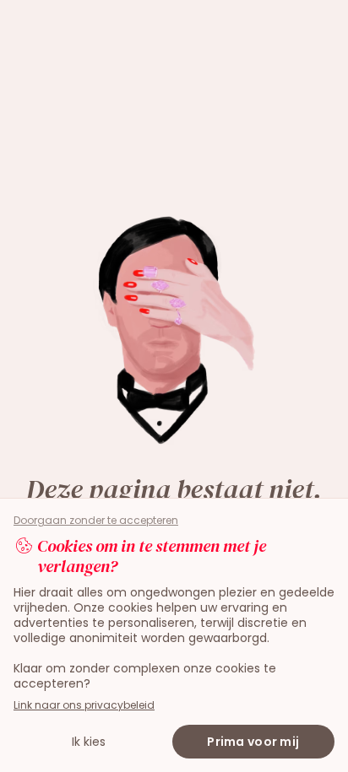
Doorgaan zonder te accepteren (96, 520)
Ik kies (89, 741)
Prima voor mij (253, 741)
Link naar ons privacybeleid (84, 705)
